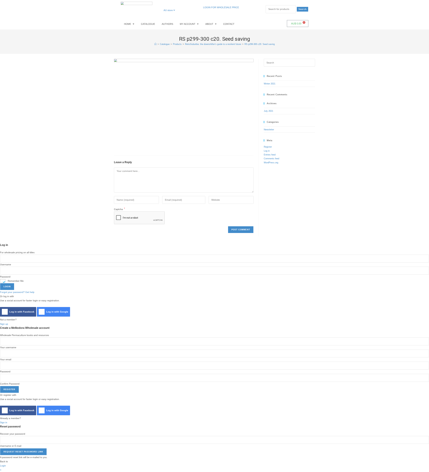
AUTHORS (167, 24)
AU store (168, 10)
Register (268, 147)
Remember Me (15, 281)
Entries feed (269, 154)
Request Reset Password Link (23, 452)
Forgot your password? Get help (17, 292)
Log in (267, 151)
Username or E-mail (10, 446)
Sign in (3, 422)
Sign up (4, 324)
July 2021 (268, 111)
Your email (5, 359)
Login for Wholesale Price (221, 7)
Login (7, 286)
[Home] (155, 44)
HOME (127, 24)
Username (5, 264)
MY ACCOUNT (187, 24)
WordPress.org (271, 162)
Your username (8, 347)
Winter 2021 (269, 83)
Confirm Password (9, 383)
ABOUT (209, 24)
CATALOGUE (148, 24)
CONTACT (228, 24)
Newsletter (269, 129)
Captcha (119, 209)
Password (5, 276)
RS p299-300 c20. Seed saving (259, 44)
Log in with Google (57, 311)
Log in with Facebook (21, 311)
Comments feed (271, 158)
